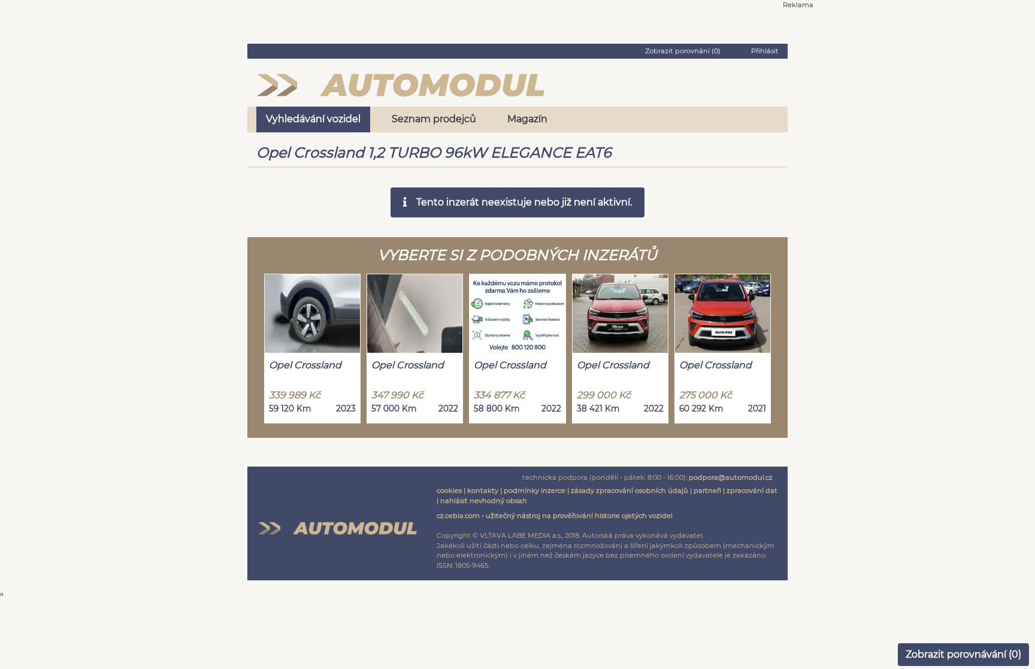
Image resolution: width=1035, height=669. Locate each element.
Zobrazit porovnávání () (963, 654)
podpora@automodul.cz (731, 477)
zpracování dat (752, 490)
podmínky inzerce (534, 490)
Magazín (527, 119)
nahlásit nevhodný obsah (483, 501)
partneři (707, 490)
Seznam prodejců (434, 119)
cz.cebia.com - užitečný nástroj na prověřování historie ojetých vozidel (555, 515)
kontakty (482, 490)
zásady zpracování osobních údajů (629, 490)
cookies (449, 490)
